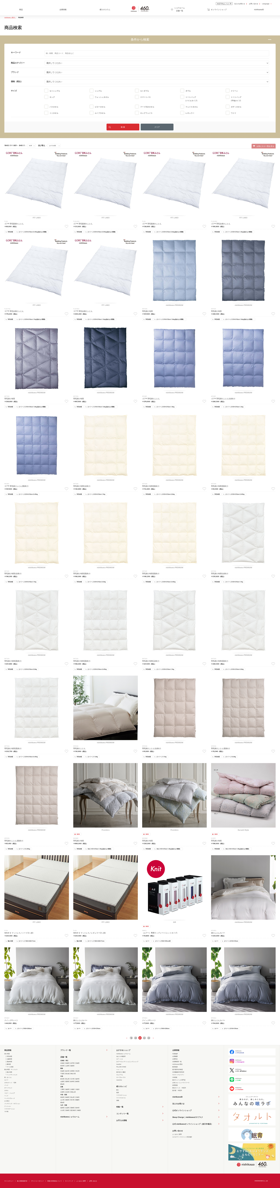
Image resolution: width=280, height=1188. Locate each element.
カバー (6, 1080)
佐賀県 (67, 1108)
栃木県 (67, 1071)
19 (131, 1038)
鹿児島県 (73, 1110)
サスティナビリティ (178, 1075)
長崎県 (72, 1108)
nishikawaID (259, 9)
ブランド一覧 (65, 1050)
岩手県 (72, 1063)
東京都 (67, 1073)
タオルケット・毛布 (10, 1082)
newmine (119, 1080)
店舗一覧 (63, 1057)
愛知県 (62, 1084)
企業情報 (175, 1050)
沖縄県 (79, 1110)
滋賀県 (67, 1089)
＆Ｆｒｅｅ (119, 1059)
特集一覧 (119, 1107)
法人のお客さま (239, 4)
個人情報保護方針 (22, 1181)
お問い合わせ (253, 4)
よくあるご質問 (177, 1134)
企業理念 (175, 1059)
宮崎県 (67, 1110)
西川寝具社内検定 (177, 1069)
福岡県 (62, 1108)
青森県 (67, 1063)
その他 (6, 1111)
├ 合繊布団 (8, 1059)
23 (149, 1038)
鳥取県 (62, 1097)
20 (136, 1038)
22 (144, 1038)
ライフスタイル (121, 1098)
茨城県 (62, 1071)
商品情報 (7, 1050)
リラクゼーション (9, 1109)
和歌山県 (73, 1092)
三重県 (62, 1089)
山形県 (67, 1066)
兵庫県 (62, 1092)
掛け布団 (7, 1054)
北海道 (62, 1063)
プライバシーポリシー (37, 1181)
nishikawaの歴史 (177, 1064)
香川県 (72, 1100)
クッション (7, 1106)
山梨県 (62, 1081)
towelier (118, 1064)
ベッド (6, 1095)
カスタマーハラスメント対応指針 (182, 1137)
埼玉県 (77, 1071)
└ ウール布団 (9, 1067)
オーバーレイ (8, 1088)
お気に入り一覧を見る (264, 146)
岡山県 (72, 1097)
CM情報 (174, 1077)
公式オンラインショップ (182, 1110)
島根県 (67, 1097)
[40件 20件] (31, 145)
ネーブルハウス (121, 1077)
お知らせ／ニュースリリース (180, 1082)
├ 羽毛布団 (8, 1056)
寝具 (117, 1092)
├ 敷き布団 (8, 1072)
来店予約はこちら (223, 4)
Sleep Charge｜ (187, 1117)
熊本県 (77, 1108)
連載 (117, 1100)
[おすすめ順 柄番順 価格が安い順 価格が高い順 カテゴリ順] (53, 145)
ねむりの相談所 (121, 1056)
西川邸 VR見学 (177, 1090)
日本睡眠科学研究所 (178, 1072)
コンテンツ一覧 (122, 1113)
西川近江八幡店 (121, 1072)
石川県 (72, 1079)
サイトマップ (69, 1181)
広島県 (77, 1097)
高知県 (62, 1102)
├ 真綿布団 (8, 1061)
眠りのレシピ (121, 1086)
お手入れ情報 (121, 1120)
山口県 (62, 1100)
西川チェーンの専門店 (179, 1080)
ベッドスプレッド (9, 1098)
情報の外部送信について (54, 1181)
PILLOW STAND (121, 1067)
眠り (117, 1090)
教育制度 (175, 1067)
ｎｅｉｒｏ (119, 1069)
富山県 (67, 1079)
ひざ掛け (7, 1101)
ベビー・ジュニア (9, 1093)
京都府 (72, 1089)
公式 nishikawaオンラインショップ (192, 1124)
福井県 (77, 1079)
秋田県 (62, 1066)
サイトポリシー (9, 1181)
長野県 (67, 1081)
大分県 (62, 1110)
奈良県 (67, 1092)
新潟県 (62, 1079)
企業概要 (175, 1056)
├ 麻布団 (8, 1064)
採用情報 (175, 1085)
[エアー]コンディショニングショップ (127, 1061)
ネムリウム (119, 1075)
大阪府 (77, 1089)
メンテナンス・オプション (12, 1103)
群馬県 (72, 1071)
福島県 (72, 1066)
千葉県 (62, 1073)
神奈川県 (73, 1073)
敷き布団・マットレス (11, 1069)
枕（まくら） (8, 1077)
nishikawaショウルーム (69, 1117)
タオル (6, 1090)
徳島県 (67, 1100)
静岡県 (77, 1081)
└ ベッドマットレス (11, 1075)
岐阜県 (72, 1081)
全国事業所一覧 (177, 1061)
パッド (6, 1085)
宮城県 (77, 1063)
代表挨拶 (175, 1054)
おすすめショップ (123, 1050)
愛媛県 (77, 1100)
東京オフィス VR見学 (179, 1088)
